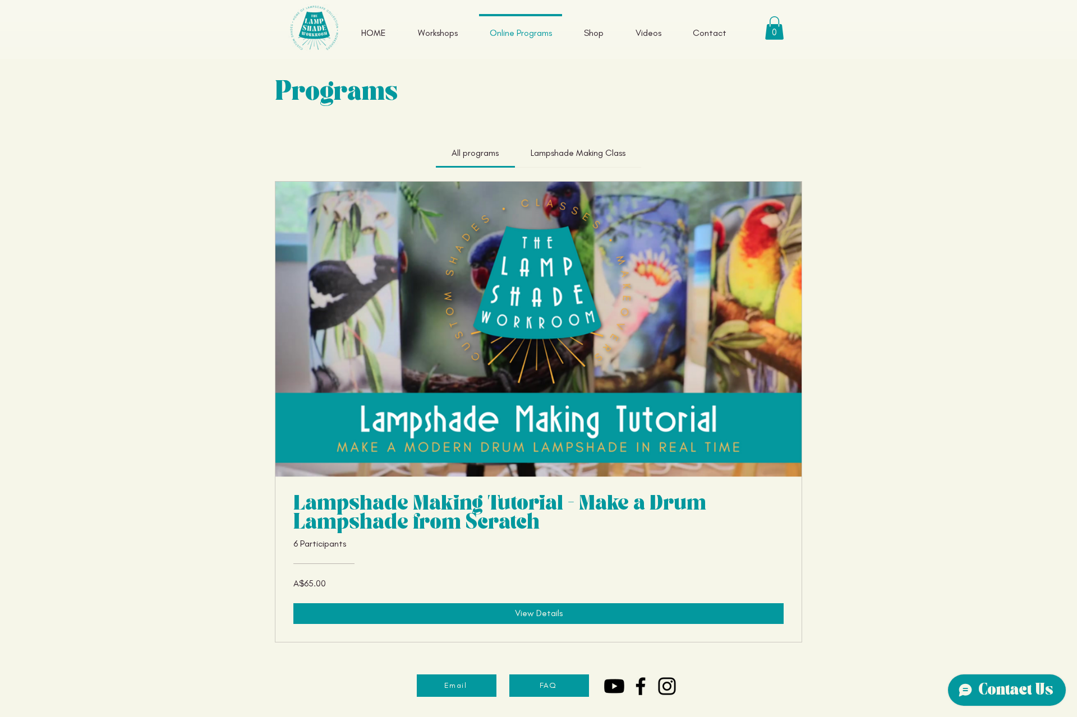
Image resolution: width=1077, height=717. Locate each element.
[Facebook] (640, 686)
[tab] (475, 153)
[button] (774, 28)
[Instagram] (667, 686)
